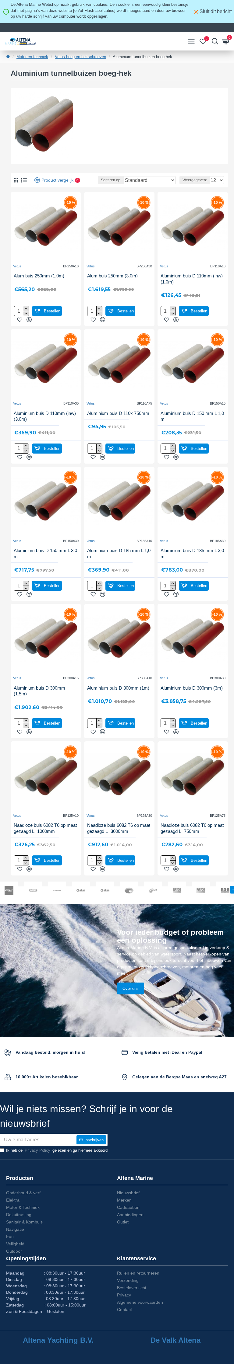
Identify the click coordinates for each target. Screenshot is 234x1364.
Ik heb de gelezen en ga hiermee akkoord (57, 1150)
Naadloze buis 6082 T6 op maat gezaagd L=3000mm (118, 828)
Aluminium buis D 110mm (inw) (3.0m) (45, 416)
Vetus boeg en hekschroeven (80, 56)
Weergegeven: (195, 180)
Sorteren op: (111, 180)
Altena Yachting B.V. (58, 1340)
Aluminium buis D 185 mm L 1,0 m (119, 553)
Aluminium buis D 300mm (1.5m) (39, 691)
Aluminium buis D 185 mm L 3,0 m (192, 553)
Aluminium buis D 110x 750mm (118, 413)
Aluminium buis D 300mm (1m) (118, 688)
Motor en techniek (32, 56)
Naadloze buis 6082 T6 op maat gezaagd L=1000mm (45, 828)
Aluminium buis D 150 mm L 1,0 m (192, 416)
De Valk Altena (175, 1340)
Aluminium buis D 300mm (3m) (192, 688)
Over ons (130, 988)
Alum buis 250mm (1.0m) (39, 275)
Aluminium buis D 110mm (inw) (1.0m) (192, 278)
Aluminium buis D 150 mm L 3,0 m (45, 553)
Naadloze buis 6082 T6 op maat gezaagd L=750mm (192, 828)
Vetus (17, 266)
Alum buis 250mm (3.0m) (112, 275)
